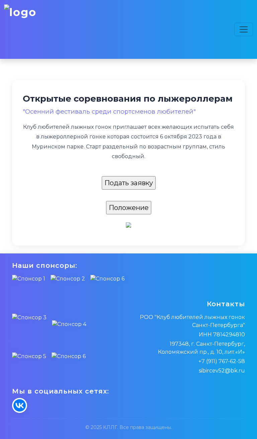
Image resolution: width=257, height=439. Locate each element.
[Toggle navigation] (243, 29)
